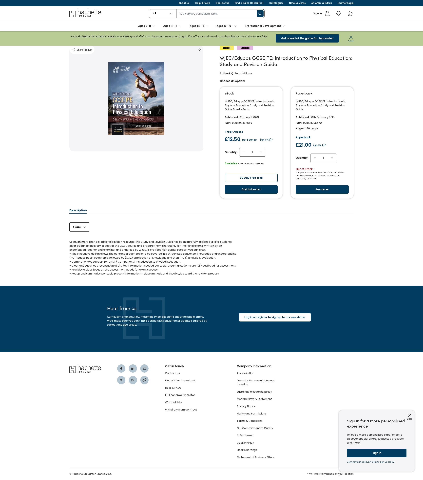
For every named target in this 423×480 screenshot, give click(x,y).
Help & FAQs (202, 3)
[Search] (260, 13)
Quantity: (231, 152)
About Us (184, 3)
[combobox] (162, 13)
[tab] (78, 211)
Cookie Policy (245, 443)
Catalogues (276, 3)
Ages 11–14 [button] (170, 26)
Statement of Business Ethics (255, 457)
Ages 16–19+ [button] (224, 26)
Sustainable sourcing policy (254, 392)
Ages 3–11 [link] (144, 26)
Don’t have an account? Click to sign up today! (371, 461)
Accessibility (245, 373)
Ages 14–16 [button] (197, 26)
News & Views (297, 3)
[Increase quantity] (261, 152)
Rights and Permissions (251, 413)
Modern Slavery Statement (254, 399)
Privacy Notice (246, 406)
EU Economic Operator (180, 395)
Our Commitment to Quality (255, 428)
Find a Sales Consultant (249, 3)
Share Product (84, 49)
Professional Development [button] (263, 26)
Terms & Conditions (249, 421)
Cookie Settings (247, 450)
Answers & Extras (321, 3)
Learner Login (346, 3)
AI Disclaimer (245, 435)
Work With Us (173, 402)
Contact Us (222, 3)
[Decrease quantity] (243, 152)
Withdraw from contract (181, 409)
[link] (321, 13)
